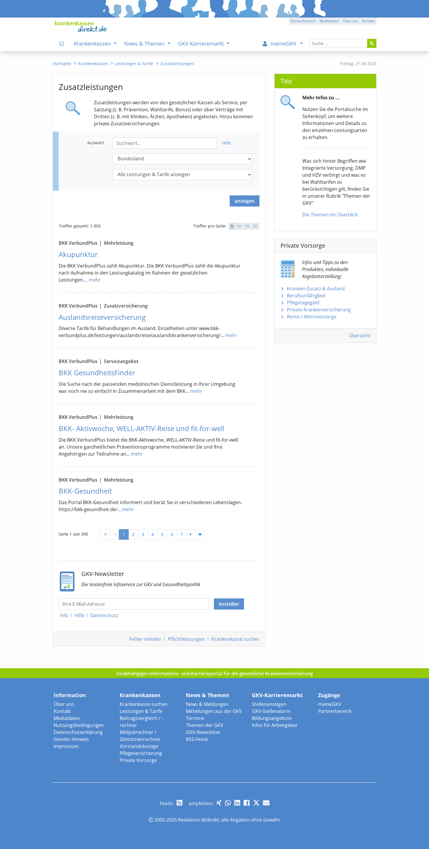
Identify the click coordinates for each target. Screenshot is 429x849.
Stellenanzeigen (269, 704)
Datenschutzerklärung (78, 732)
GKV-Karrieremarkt (277, 695)
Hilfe (226, 143)
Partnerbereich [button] (303, 20)
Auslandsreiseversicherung (102, 317)
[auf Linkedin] (237, 802)
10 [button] (239, 226)
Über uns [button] (350, 20)
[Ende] (200, 534)
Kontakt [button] (368, 20)
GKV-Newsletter (203, 732)
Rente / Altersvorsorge (311, 316)
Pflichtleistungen (186, 639)
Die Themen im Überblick (330, 214)
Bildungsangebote (272, 718)
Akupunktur (78, 254)
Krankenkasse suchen (144, 704)
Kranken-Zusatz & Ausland (316, 288)
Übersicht (359, 335)
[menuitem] (61, 43)
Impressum (66, 746)
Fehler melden (145, 639)
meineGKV (329, 704)
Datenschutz (104, 615)
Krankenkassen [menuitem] (93, 43)
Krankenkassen (140, 695)
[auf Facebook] (247, 802)
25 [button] (255, 226)
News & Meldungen (207, 704)
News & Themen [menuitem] (145, 43)
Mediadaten (67, 718)
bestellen (229, 604)
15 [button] (247, 226)
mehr (95, 280)
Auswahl (95, 142)
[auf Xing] (219, 802)
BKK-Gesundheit (85, 491)
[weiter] (190, 534)
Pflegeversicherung (141, 753)
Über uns (64, 704)
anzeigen (244, 201)
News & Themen (207, 695)
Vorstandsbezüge (139, 746)
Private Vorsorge (138, 760)
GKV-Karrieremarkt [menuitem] (201, 43)
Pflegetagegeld (303, 302)
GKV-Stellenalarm (271, 711)
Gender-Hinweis (71, 739)
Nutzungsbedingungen (79, 725)
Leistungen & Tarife (141, 711)
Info (64, 615)
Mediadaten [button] (329, 20)
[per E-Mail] (266, 802)
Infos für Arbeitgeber (275, 725)
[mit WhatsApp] (228, 802)
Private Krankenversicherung (319, 309)
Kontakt (62, 711)
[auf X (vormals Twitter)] (256, 802)
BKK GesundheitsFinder (97, 372)
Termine (195, 718)
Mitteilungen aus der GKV (214, 711)
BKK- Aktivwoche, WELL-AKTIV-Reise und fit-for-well (141, 428)
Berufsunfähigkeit (306, 295)
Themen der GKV (204, 725)
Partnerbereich (335, 711)
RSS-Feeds (197, 739)
